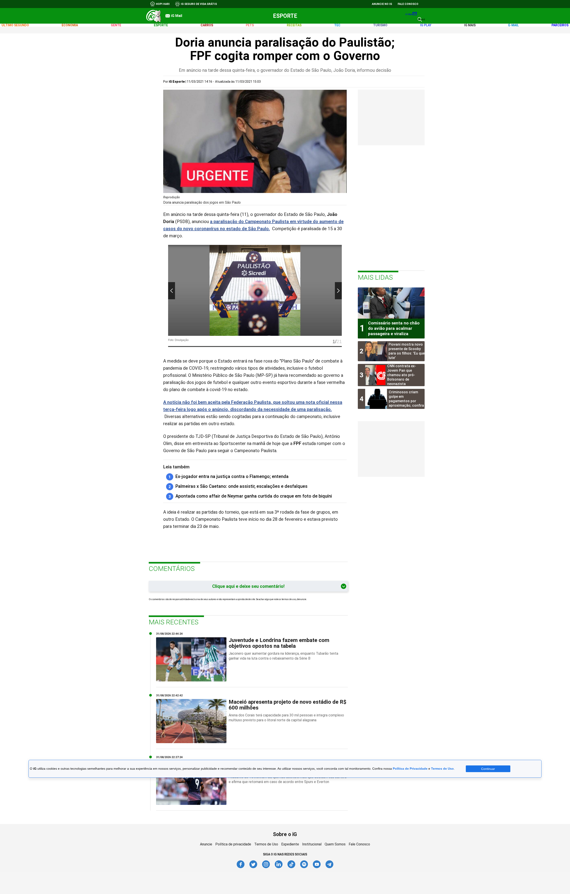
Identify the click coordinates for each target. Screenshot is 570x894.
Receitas (294, 25)
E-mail (513, 25)
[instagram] (266, 867)
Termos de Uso (266, 844)
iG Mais (470, 25)
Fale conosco (408, 4)
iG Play (425, 25)
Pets (250, 25)
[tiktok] (291, 867)
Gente (116, 25)
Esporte (285, 16)
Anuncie (206, 844)
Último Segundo (15, 25)
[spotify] (304, 867)
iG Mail (409, 14)
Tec (337, 25)
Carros (207, 25)
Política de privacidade (233, 844)
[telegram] (329, 867)
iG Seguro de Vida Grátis (199, 4)
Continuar (488, 769)
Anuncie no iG (382, 4)
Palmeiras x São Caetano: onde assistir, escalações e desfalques (241, 486)
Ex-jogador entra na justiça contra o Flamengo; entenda (232, 476)
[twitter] (253, 867)
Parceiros (560, 25)
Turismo (380, 25)
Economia (70, 25)
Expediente (290, 844)
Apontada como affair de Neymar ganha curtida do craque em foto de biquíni (253, 496)
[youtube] (317, 867)
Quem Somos (335, 844)
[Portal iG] (153, 15)
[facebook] (241, 867)
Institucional (312, 844)
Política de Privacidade (410, 769)
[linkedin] (279, 867)
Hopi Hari (163, 4)
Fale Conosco (359, 844)
